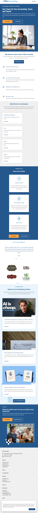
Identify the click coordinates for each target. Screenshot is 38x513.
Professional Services (6, 481)
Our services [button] (18, 21)
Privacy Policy (12, 507)
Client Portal (4, 490)
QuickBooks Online (5, 465)
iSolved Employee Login (6, 494)
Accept (32, 509)
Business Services (5, 462)
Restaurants (4, 480)
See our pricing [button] (24, 236)
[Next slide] (35, 257)
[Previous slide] (2, 257)
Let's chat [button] (7, 21)
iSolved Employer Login (6, 493)
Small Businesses (5, 478)
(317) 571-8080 (9, 455)
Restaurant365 (4, 466)
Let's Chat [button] (7, 419)
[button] (32, 1)
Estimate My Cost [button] (19, 61)
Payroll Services (5, 463)
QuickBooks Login (5, 491)
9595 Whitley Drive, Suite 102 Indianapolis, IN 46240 (13, 453)
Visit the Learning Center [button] (19, 400)
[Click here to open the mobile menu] (35, 1)
